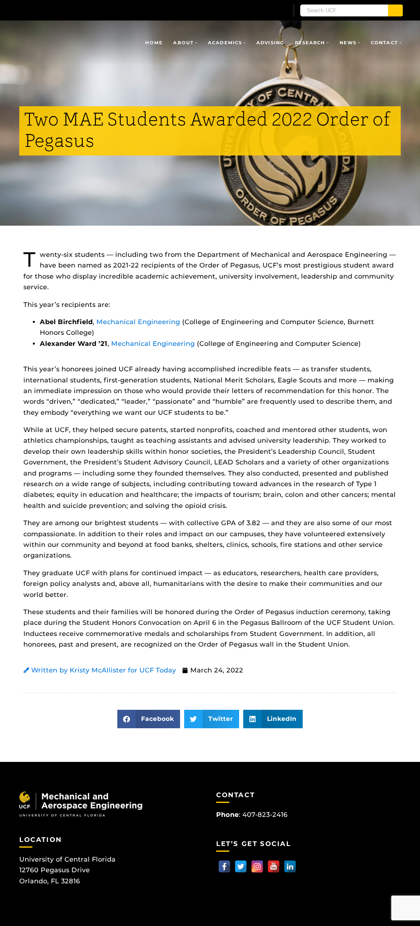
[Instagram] (257, 866)
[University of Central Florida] (78, 10)
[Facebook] (224, 866)
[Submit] (395, 10)
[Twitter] (241, 866)
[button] (148, 719)
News (348, 43)
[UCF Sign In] (262, 11)
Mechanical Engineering (138, 322)
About (183, 43)
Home (153, 43)
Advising (270, 43)
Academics (225, 43)
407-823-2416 (265, 815)
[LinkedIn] (290, 866)
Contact (384, 43)
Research (310, 43)
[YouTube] (273, 866)
